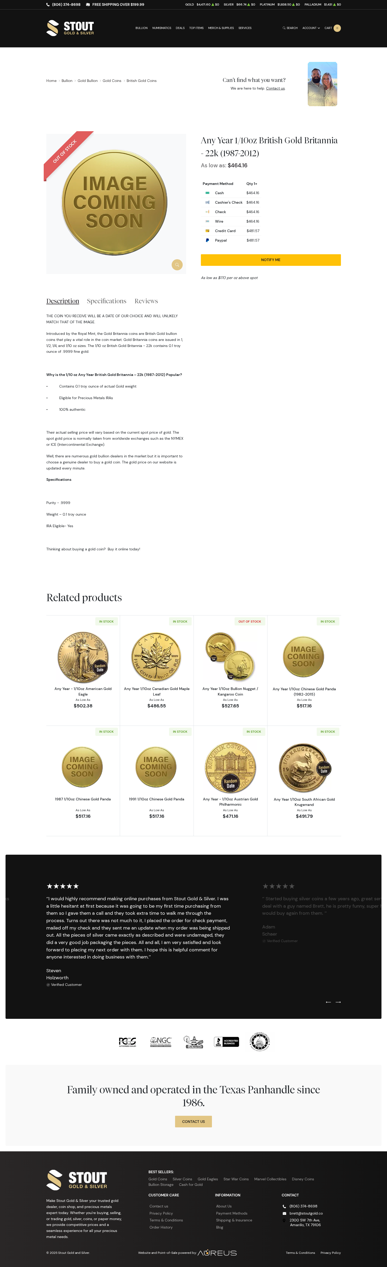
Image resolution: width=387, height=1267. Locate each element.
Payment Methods (231, 1213)
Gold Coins (157, 1179)
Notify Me (270, 259)
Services (245, 28)
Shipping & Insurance (234, 1220)
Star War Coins (236, 1179)
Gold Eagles (208, 1179)
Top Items (196, 28)
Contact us (275, 88)
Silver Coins (182, 1179)
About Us (224, 1206)
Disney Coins (303, 1179)
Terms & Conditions (166, 1220)
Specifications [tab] (106, 301)
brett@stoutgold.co (306, 1213)
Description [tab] (62, 301)
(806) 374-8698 (66, 4)
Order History (161, 1227)
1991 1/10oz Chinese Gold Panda (156, 799)
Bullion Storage (160, 1184)
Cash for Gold (191, 1184)
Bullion (142, 28)
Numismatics (161, 28)
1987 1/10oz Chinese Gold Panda (83, 799)
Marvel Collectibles (270, 1179)
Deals (180, 28)
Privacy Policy (161, 1213)
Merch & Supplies (221, 28)
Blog (219, 1227)
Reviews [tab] (146, 301)
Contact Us (193, 1121)
